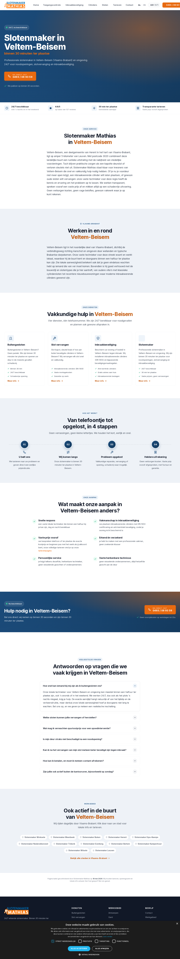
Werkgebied (150, 917)
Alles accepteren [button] (79, 948)
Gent (110, 917)
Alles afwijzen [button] (102, 948)
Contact (148, 913)
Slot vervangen (78, 917)
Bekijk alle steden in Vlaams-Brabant (88, 858)
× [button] (177, 924)
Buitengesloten (78, 913)
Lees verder (107, 936)
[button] (90, 954)
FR (144, 5)
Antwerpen (113, 913)
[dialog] (90, 940)
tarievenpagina (45, 550)
